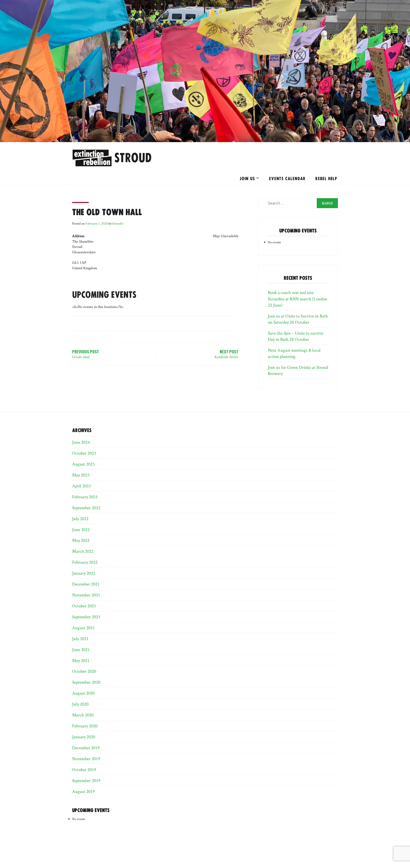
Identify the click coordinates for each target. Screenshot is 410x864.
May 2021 (80, 660)
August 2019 (83, 791)
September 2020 (86, 682)
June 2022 (81, 529)
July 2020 (80, 704)
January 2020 (83, 736)
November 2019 (86, 758)
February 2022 (85, 562)
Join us (247, 178)
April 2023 (81, 486)
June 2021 (81, 649)
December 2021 (86, 584)
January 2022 (83, 573)
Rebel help (326, 178)
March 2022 (82, 551)
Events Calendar (287, 178)
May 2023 (80, 475)
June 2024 (81, 442)
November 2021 (86, 595)
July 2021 (80, 638)
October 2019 (84, 769)
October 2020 (84, 671)
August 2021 (83, 627)
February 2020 (85, 726)
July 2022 (80, 518)
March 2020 (82, 715)
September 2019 (86, 780)
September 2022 (86, 507)
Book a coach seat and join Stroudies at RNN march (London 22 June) (297, 298)
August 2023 (83, 464)
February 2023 (85, 496)
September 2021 (86, 616)
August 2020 (83, 693)
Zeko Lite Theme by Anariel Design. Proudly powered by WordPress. (206, 850)
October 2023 (84, 453)
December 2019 (86, 747)
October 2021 (84, 606)
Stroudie (117, 223)
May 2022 (80, 540)
